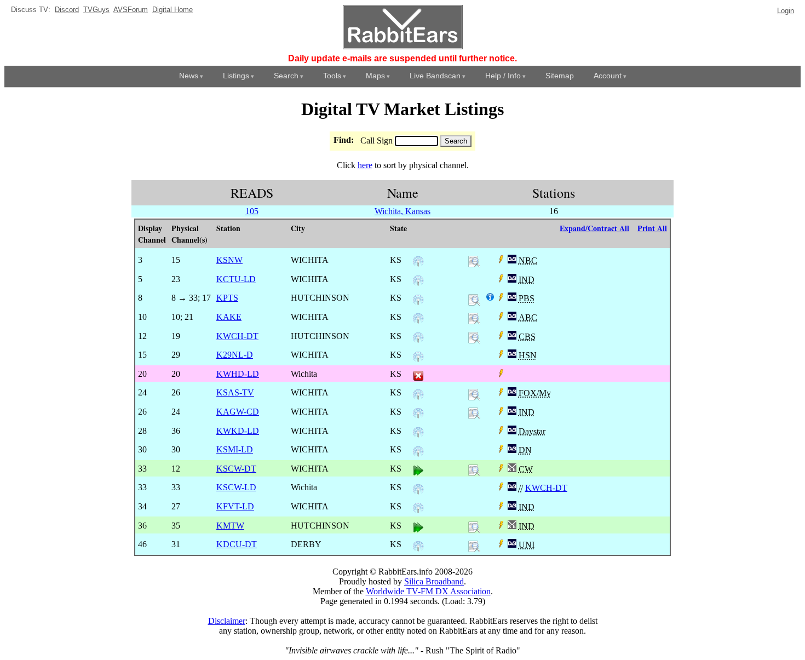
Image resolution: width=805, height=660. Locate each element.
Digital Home (172, 9)
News (188, 75)
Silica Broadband (434, 581)
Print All (652, 228)
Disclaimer (226, 620)
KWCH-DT (546, 487)
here (365, 165)
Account (608, 75)
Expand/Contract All (594, 228)
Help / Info (503, 75)
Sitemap (559, 75)
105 (251, 211)
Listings (236, 75)
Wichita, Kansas (402, 211)
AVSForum (130, 9)
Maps (375, 75)
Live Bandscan (435, 75)
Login (785, 11)
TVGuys (96, 9)
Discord (67, 9)
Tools (332, 75)
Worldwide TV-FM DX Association (428, 591)
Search (286, 75)
